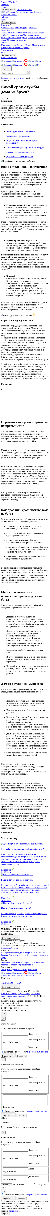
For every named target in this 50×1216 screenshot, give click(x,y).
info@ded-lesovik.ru (25, 976)
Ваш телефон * (35, 1039)
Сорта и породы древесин (18, 136)
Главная (5, 78)
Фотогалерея (7, 50)
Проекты (5, 25)
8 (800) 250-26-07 (9, 2)
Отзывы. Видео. (24, 45)
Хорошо (5, 1214)
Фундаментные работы (26, 33)
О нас (3, 43)
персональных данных (37, 1052)
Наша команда (38, 45)
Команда (11, 969)
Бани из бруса (21, 27)
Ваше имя (32, 1034)
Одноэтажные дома (17, 955)
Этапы (4, 33)
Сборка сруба (29, 962)
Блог (25, 969)
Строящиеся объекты (16, 40)
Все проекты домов (10, 953)
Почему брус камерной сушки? (15, 47)
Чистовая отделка (31, 35)
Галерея (4, 955)
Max (4, 7)
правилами (14, 1211)
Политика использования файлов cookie (20, 994)
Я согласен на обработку (26, 1052)
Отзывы (19, 969)
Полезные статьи (9, 45)
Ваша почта (33, 1047)
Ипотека (11, 33)
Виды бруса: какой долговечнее (20, 131)
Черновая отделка (15, 35)
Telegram (5, 4)
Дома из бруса (7, 27)
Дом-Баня (32, 27)
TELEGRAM (7, 983)
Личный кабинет (24, 9)
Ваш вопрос (8, 1107)
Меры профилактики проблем (20, 152)
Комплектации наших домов (14, 37)
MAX (19, 983)
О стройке (5, 30)
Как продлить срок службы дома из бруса (25, 147)
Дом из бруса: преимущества (19, 156)
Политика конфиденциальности (15, 993)
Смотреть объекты (9, 948)
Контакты (5, 52)
